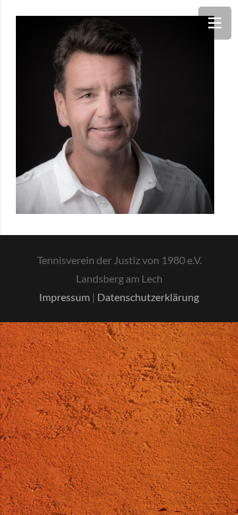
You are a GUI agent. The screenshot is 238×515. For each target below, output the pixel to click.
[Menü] (214, 23)
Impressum (64, 297)
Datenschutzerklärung (148, 297)
